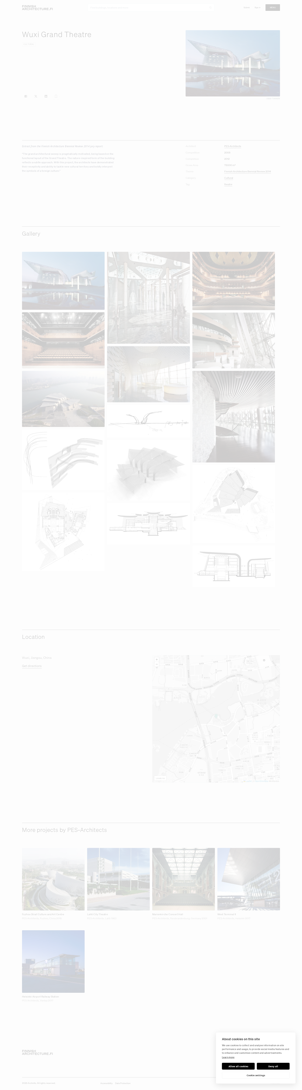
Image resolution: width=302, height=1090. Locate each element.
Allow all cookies (238, 1066)
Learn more (228, 1057)
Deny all (273, 1066)
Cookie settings (256, 1075)
